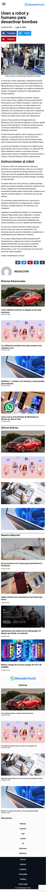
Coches (23, 839)
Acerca (23, 859)
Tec (2, 86)
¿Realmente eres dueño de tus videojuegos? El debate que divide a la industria (21, 632)
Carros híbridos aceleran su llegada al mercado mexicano (17, 713)
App (23, 834)
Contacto (23, 869)
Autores (23, 864)
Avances (23, 829)
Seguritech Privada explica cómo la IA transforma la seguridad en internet (21, 778)
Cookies (23, 879)
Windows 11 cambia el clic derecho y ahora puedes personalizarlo (19, 811)
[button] (4, 4)
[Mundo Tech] (34, 4)
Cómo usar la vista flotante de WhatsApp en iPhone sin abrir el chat (20, 418)
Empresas (23, 848)
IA (23, 843)
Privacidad (23, 874)
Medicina (22, 853)
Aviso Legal (22, 884)
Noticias (23, 824)
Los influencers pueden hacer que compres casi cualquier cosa (19, 746)
